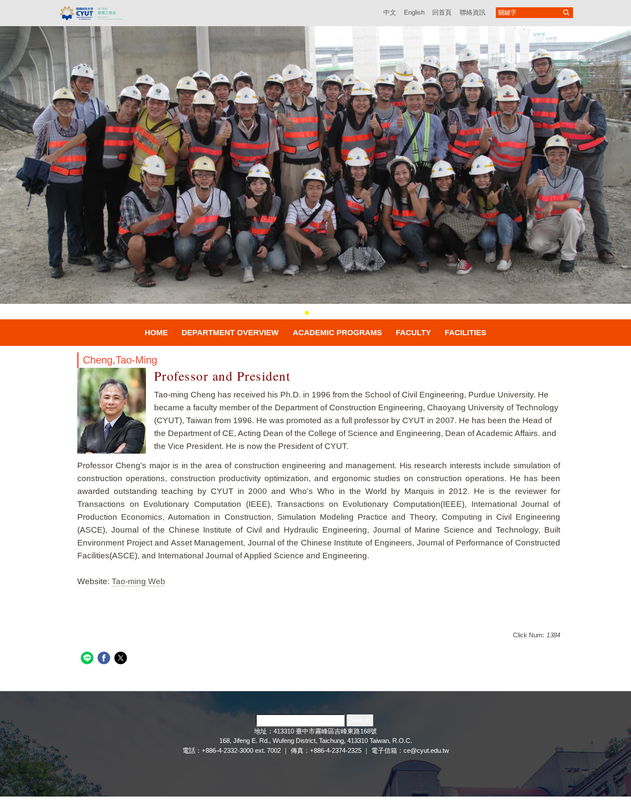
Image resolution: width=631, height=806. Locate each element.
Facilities (465, 332)
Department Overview (230, 332)
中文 (389, 12)
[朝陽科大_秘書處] (91, 12)
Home (156, 332)
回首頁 (442, 12)
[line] (88, 659)
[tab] (298, 313)
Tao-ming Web (138, 581)
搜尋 (566, 12)
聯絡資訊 (472, 12)
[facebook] (104, 659)
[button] (10, 170)
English (414, 12)
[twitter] (121, 659)
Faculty (413, 332)
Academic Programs (337, 332)
